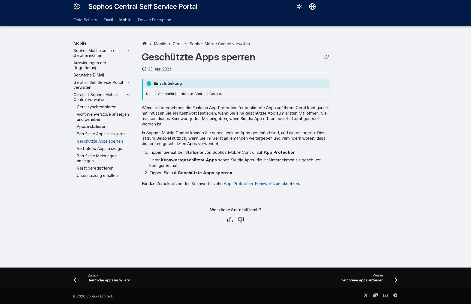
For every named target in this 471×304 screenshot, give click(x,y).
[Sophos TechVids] (385, 296)
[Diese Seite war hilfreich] (230, 220)
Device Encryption (154, 19)
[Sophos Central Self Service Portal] (76, 6)
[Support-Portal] (375, 296)
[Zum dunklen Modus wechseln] (299, 6)
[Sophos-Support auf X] (365, 296)
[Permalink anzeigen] (326, 57)
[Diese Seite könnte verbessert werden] (240, 220)
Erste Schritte (85, 19)
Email (108, 19)
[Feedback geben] (395, 296)
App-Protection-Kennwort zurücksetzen (261, 183)
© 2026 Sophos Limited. (93, 296)
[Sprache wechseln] (312, 6)
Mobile (125, 19)
